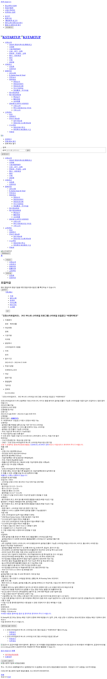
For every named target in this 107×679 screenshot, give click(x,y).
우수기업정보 (18, 88)
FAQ (11, 114)
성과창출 (16, 101)
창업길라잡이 (18, 84)
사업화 (11, 47)
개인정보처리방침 (11, 654)
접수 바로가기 (6, 651)
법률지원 (12, 268)
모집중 (11, 66)
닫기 (7, 311)
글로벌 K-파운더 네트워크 (19, 103)
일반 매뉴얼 (17, 121)
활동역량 (16, 99)
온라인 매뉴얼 (14, 118)
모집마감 (12, 69)
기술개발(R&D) (15, 49)
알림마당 (8, 186)
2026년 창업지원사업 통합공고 (20, 44)
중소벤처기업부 (11, 6)
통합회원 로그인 (11, 20)
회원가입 (8, 18)
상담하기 (12, 116)
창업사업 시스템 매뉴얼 (22, 123)
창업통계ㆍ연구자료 (20, 90)
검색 (4, 150)
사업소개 (8, 158)
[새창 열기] (2, 135)
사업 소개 (16, 106)
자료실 (11, 132)
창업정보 (12, 79)
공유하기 (4, 290)
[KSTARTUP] (21, 37)
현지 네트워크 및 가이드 (22, 108)
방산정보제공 (14, 92)
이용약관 (8, 657)
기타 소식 (16, 110)
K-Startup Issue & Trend (17, 75)
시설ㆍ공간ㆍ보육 (16, 51)
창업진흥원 (9, 8)
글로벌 (11, 62)
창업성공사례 (18, 86)
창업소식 (16, 81)
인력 (11, 60)
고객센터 (8, 228)
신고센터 (12, 125)
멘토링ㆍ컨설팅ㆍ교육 (17, 53)
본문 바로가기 (6, 2)
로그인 (7, 16)
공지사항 (12, 73)
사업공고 (8, 180)
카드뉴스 (12, 77)
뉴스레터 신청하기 (7, 661)
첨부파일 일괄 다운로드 (9, 626)
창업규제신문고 (19, 127)
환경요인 (16, 97)
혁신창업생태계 (15, 95)
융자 (11, 58)
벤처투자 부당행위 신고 (22, 129)
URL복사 (9, 292)
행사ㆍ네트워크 (15, 55)
